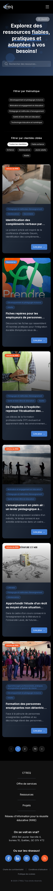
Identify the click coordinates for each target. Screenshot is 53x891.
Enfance (10, 150)
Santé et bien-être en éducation (26, 117)
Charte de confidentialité (13, 869)
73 (35, 749)
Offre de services (27, 783)
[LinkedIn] (17, 858)
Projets (26, 805)
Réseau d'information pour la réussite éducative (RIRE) (26, 818)
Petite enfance (38, 144)
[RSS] (35, 858)
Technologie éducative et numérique (26, 122)
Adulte (26, 155)
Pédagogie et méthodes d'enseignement (26, 111)
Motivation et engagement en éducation (26, 105)
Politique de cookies (26, 874)
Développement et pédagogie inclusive (26, 100)
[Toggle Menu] (47, 6)
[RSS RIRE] (44, 858)
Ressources (26, 794)
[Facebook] (8, 858)
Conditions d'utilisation (38, 869)
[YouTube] (26, 858)
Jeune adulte (40, 150)
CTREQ (26, 772)
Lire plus (39, 247)
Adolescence (24, 150)
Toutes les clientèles (18, 144)
